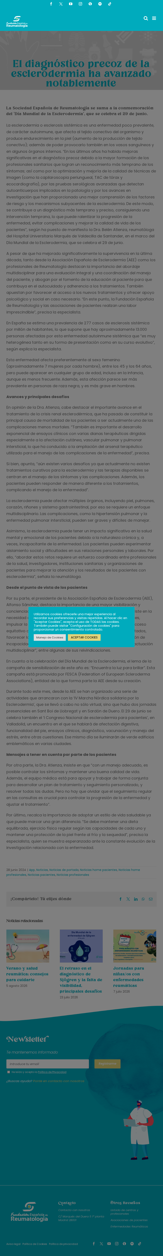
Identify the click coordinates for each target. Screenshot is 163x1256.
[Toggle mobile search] (146, 18)
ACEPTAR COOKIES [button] (84, 637)
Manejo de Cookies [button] (49, 637)
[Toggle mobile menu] (154, 18)
